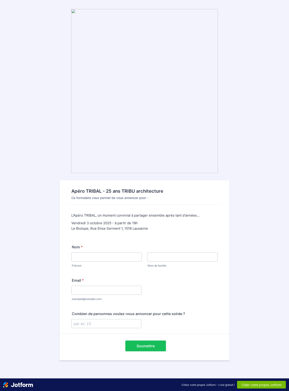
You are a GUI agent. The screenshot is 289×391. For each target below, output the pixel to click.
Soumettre (146, 346)
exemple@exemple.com (87, 299)
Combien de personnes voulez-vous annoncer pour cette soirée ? (128, 313)
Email (78, 280)
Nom (77, 247)
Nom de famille (157, 265)
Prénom (77, 265)
